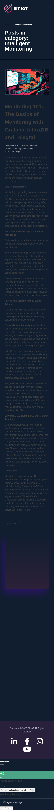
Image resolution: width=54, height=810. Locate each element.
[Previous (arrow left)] (1, 764)
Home (8, 25)
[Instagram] (39, 741)
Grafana (8, 148)
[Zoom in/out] (8, 761)
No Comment (31, 145)
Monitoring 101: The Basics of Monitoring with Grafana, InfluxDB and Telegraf (26, 122)
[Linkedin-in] (14, 741)
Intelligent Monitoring (24, 148)
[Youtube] (27, 749)
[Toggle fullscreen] (5, 761)
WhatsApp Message (11, 794)
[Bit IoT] (16, 8)
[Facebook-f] (27, 741)
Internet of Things (12, 151)
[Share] (3, 761)
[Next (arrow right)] (3, 764)
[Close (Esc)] (1, 761)
